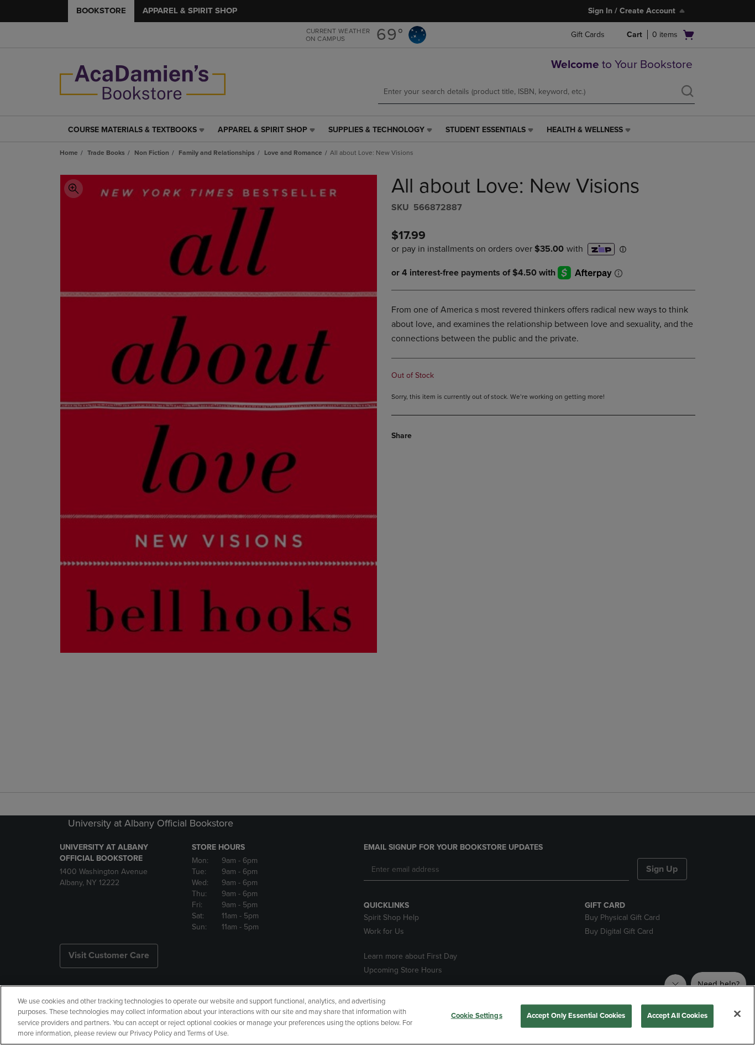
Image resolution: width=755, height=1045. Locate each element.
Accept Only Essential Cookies (576, 1015)
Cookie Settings (476, 1015)
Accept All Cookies (677, 1015)
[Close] (737, 1013)
